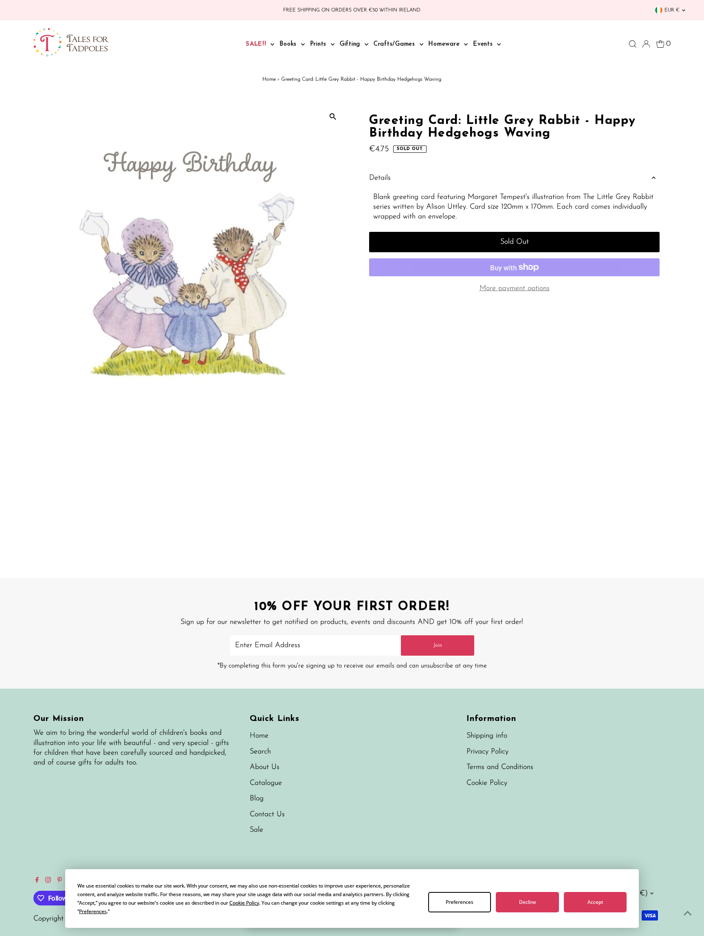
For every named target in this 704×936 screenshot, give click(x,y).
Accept (595, 902)
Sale (256, 830)
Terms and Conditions (499, 767)
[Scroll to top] (688, 913)
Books (289, 44)
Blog (257, 798)
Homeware (445, 44)
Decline (527, 902)
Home (269, 79)
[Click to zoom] (332, 117)
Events (484, 44)
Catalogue (266, 783)
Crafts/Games (396, 44)
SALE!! (257, 44)
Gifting (351, 44)
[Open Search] (632, 44)
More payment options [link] (515, 288)
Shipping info (486, 736)
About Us (264, 767)
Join (437, 645)
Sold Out (514, 242)
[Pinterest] (59, 881)
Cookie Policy (486, 783)
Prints (319, 44)
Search (260, 751)
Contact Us (267, 814)
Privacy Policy (487, 751)
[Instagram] (48, 881)
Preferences (459, 902)
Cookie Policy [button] (244, 902)
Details (380, 178)
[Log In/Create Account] (646, 44)
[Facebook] (37, 881)
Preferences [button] (93, 911)
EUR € (672, 10)
